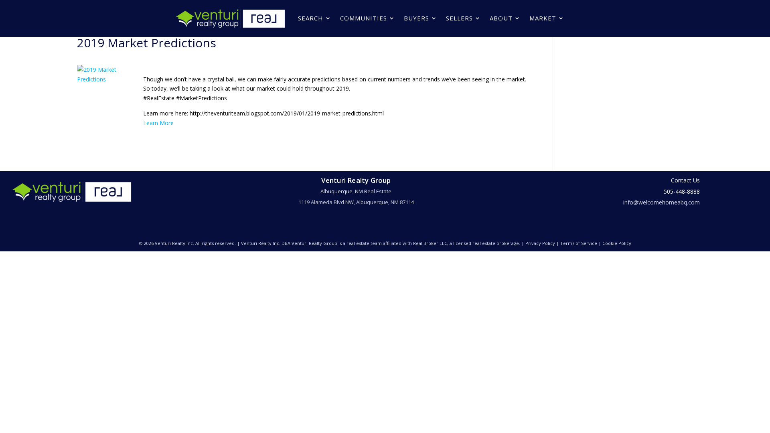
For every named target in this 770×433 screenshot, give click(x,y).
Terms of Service (578, 243)
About (501, 18)
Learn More (158, 123)
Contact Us (685, 180)
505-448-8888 (682, 191)
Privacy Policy (540, 243)
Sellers (459, 18)
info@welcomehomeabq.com (661, 202)
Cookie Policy (616, 243)
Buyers (416, 18)
